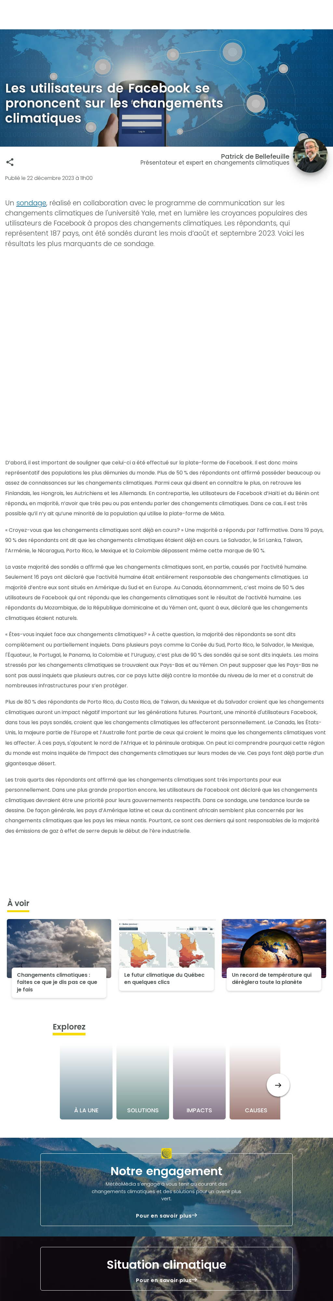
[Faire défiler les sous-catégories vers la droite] (278, 1085)
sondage (31, 203)
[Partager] (10, 162)
